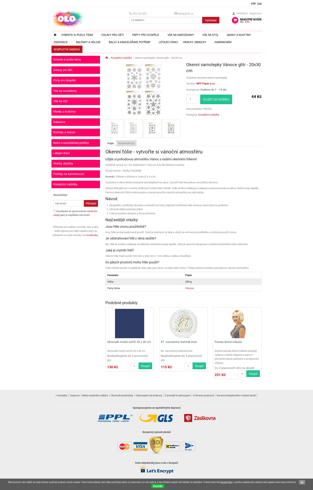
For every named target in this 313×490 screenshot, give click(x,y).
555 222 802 (139, 13)
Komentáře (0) (126, 143)
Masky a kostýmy (239, 35)
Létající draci (168, 42)
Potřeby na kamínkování (68, 174)
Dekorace (61, 42)
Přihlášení (242, 13)
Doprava (75, 395)
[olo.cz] (68, 18)
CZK (253, 3)
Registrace (256, 13)
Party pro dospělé (145, 35)
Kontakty (62, 395)
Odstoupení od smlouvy (149, 395)
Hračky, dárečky (194, 42)
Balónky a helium (88, 42)
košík (251, 20)
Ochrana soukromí (203, 395)
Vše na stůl (210, 35)
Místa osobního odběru (95, 395)
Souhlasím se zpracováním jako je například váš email (75, 213)
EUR (259, 3)
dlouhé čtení (226, 482)
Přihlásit (91, 203)
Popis (110, 143)
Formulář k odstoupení (178, 395)
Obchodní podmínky (122, 395)
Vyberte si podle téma (77, 35)
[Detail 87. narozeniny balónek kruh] (183, 323)
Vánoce (189, 288)
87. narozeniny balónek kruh (179, 342)
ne (302, 482)
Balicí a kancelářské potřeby (130, 42)
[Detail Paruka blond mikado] (237, 323)
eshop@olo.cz (185, 13)
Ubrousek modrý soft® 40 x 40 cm (129, 342)
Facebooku (91, 235)
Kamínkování (223, 42)
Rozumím (157, 486)
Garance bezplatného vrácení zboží (236, 395)
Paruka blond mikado (228, 342)
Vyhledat (210, 20)
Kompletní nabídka (67, 49)
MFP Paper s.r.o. (206, 83)
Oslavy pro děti (112, 35)
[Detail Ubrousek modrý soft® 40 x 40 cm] (129, 323)
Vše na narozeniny (181, 35)
